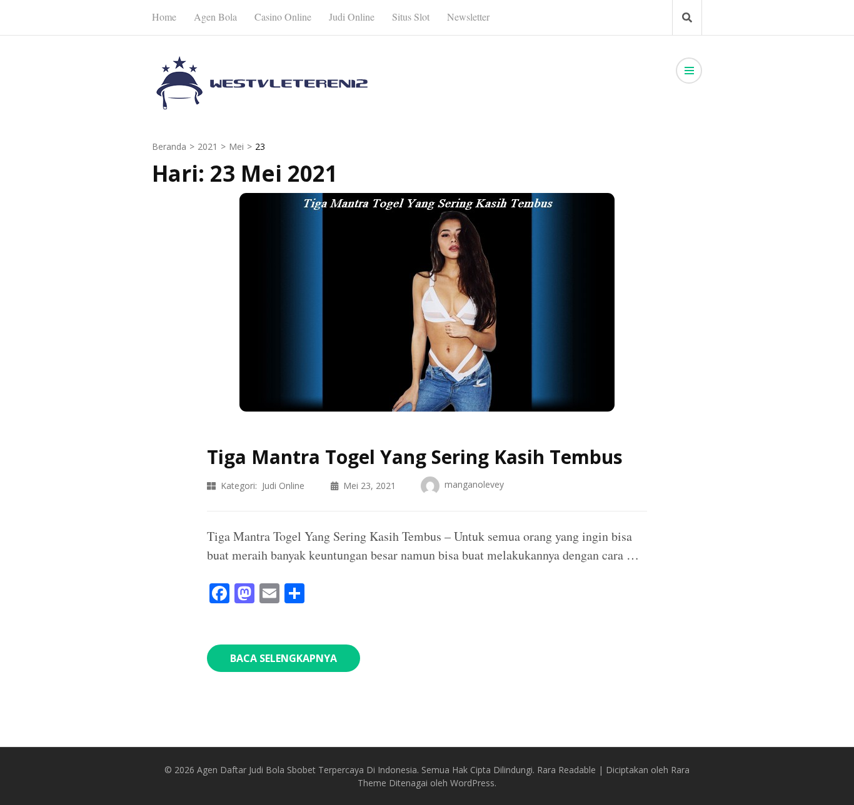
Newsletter (468, 16)
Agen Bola (215, 16)
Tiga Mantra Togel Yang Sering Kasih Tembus (415, 457)
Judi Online (351, 16)
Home (164, 16)
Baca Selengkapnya (283, 658)
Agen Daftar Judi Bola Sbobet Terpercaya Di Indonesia (307, 770)
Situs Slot (411, 16)
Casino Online (282, 16)
